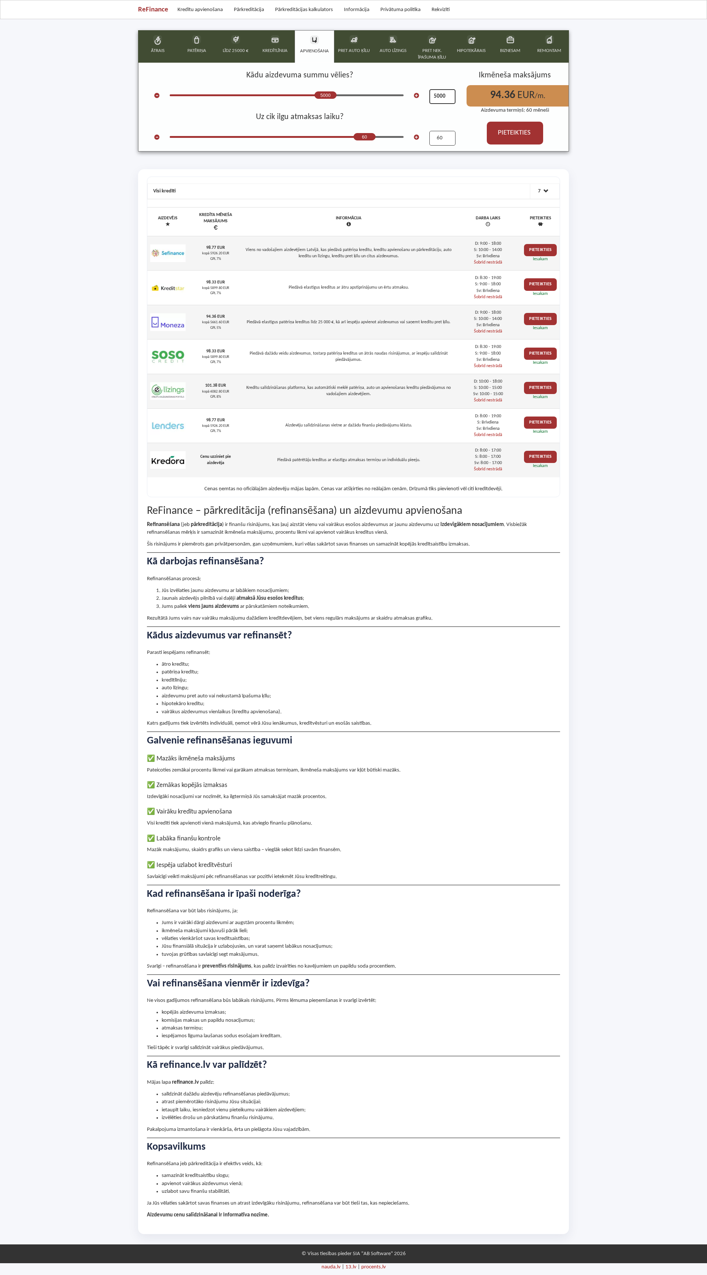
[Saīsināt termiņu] (156, 137)
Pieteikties (540, 250)
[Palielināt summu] (416, 95)
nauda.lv (331, 1267)
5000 (325, 95)
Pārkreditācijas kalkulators (304, 10)
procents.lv (373, 1267)
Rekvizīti (441, 10)
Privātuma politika (400, 10)
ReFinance (153, 9)
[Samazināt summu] (156, 95)
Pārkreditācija (249, 10)
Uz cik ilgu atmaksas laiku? (300, 117)
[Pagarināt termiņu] (416, 137)
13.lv (350, 1267)
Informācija (356, 10)
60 (364, 137)
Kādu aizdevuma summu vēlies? (299, 75)
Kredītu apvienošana (200, 10)
